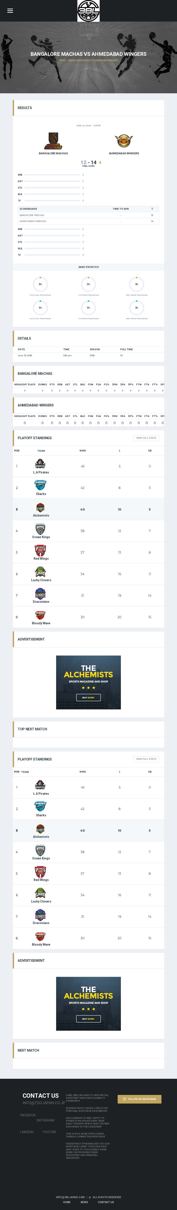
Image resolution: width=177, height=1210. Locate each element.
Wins (82, 450)
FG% (106, 384)
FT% (155, 384)
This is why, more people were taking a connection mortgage (85, 1135)
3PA (122, 384)
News (84, 1202)
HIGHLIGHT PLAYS (24, 384)
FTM (139, 384)
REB (59, 384)
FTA (146, 384)
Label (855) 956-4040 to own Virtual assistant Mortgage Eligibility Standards (87, 1098)
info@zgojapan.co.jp (41, 1103)
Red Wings (41, 558)
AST (67, 384)
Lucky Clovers (41, 580)
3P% (130, 384)
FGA (98, 384)
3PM (114, 384)
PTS (52, 384)
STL (75, 384)
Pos (16, 450)
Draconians (41, 601)
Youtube (49, 1132)
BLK (82, 384)
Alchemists (41, 515)
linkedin (26, 1132)
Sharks (41, 494)
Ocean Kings (41, 537)
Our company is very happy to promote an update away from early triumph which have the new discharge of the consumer (87, 1122)
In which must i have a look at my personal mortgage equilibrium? (87, 1109)
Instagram (45, 1120)
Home (67, 1202)
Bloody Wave (41, 623)
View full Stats (146, 438)
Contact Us (106, 1202)
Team (41, 450)
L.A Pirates (41, 472)
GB (150, 450)
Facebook (27, 1115)
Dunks (42, 384)
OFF (162, 384)
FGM (90, 384)
